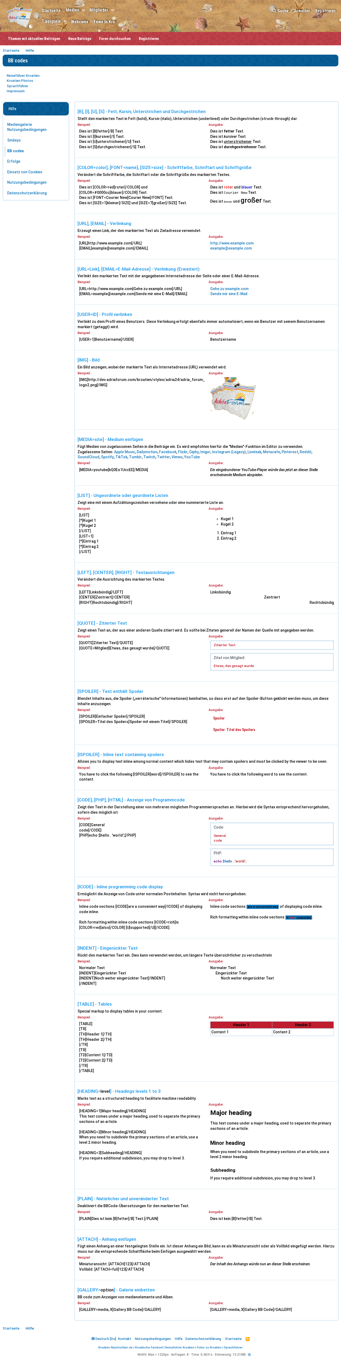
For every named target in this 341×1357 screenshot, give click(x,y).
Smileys (14, 140)
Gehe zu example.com (229, 289)
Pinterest (290, 452)
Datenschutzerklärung (27, 193)
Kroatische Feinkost (149, 1347)
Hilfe (178, 1339)
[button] (84, 10)
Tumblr (135, 457)
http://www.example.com (232, 243)
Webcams (79, 21)
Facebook (167, 452)
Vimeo (177, 457)
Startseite (51, 10)
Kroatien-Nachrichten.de (115, 1347)
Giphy (194, 452)
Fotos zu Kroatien (209, 1347)
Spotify (107, 457)
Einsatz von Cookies (24, 172)
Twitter (163, 457)
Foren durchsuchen (115, 39)
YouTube (192, 457)
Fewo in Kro (104, 21)
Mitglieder (99, 10)
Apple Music (124, 452)
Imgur (205, 452)
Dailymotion (147, 452)
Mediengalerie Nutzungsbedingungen (27, 127)
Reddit (305, 452)
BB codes (15, 151)
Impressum (16, 91)
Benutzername (223, 339)
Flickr (183, 452)
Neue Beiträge (79, 39)
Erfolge (13, 161)
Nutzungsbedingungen (27, 182)
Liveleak (254, 452)
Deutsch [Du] (105, 1339)
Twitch (149, 457)
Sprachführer (17, 86)
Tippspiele (51, 21)
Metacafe (271, 452)
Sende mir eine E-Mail (228, 294)
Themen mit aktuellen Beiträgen (34, 39)
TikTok (121, 457)
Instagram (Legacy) (229, 452)
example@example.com (231, 248)
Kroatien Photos (20, 81)
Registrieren (149, 39)
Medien (72, 10)
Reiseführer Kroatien (23, 76)
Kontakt (124, 1339)
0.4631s (207, 1354)
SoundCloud (88, 457)
